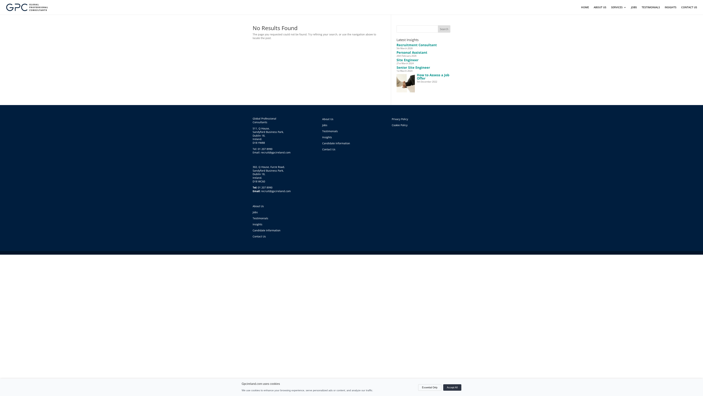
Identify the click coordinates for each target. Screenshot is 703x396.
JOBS (634, 7)
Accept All (452, 387)
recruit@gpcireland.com (276, 191)
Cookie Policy (400, 125)
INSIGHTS (670, 7)
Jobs (255, 212)
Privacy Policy (400, 119)
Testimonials (260, 218)
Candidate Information (266, 230)
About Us (258, 206)
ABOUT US (600, 7)
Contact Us (259, 236)
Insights (257, 224)
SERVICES (617, 7)
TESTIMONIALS (651, 7)
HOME (585, 7)
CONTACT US (689, 7)
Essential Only (430, 387)
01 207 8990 (265, 187)
